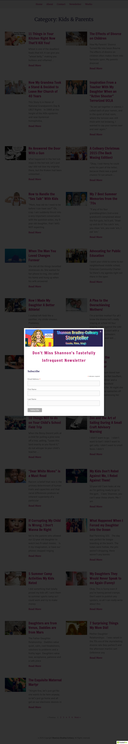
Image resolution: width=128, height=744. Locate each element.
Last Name (32, 399)
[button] (101, 331)
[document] (64, 372)
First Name (32, 389)
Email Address (34, 379)
